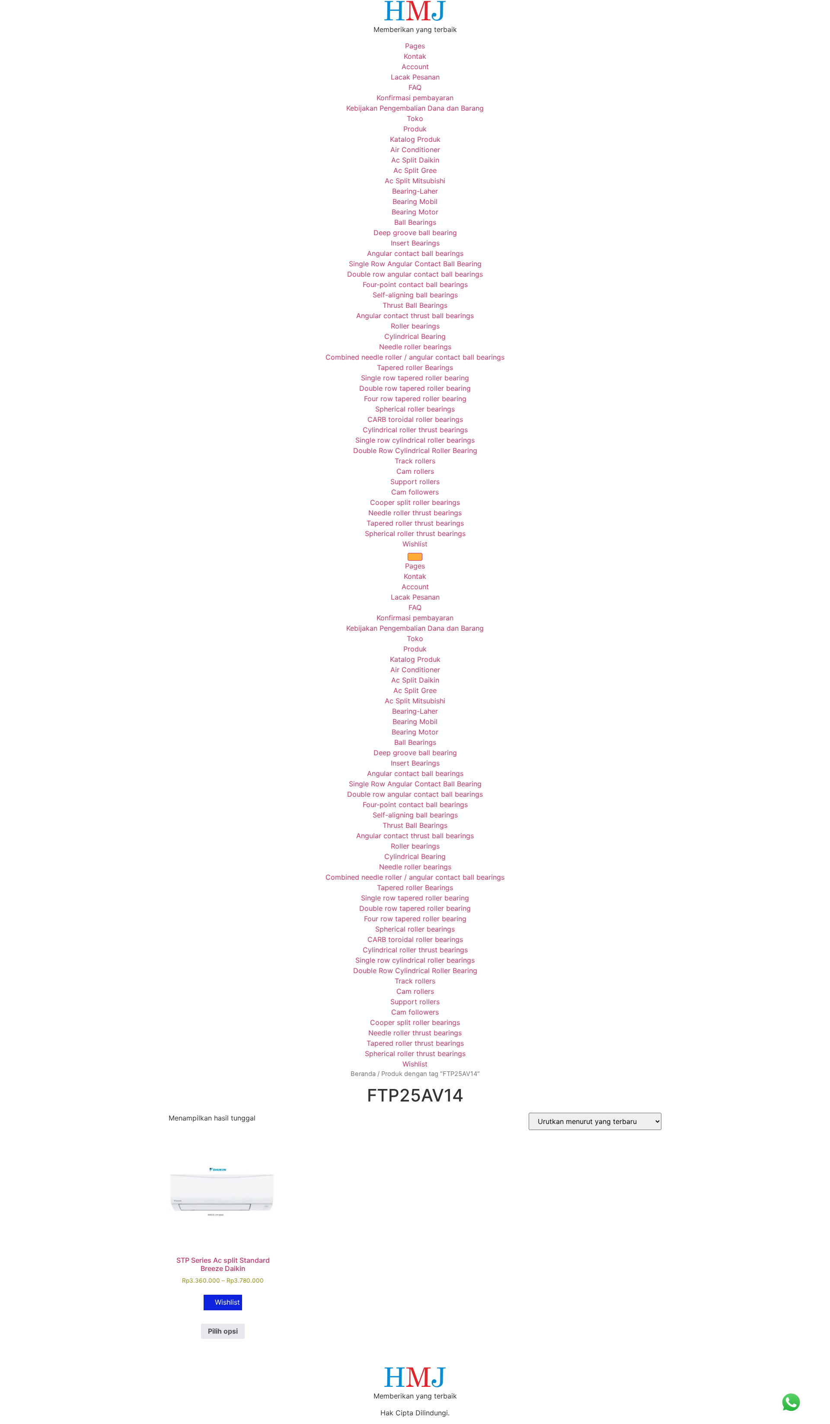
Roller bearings (415, 326)
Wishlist (415, 544)
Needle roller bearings (415, 346)
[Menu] (415, 557)
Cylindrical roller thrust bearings (415, 429)
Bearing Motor (415, 212)
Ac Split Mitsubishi (415, 180)
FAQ (415, 87)
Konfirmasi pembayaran (415, 97)
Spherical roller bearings (415, 409)
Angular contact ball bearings (415, 253)
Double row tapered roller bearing (415, 388)
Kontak (415, 56)
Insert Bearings (415, 243)
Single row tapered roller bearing (415, 378)
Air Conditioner (415, 149)
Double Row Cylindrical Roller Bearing (415, 450)
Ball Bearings (415, 222)
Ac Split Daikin (415, 160)
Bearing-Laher (415, 191)
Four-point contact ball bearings (415, 284)
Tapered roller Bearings (415, 367)
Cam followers (415, 492)
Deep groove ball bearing (415, 232)
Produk (415, 129)
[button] (223, 1302)
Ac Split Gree (415, 170)
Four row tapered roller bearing (415, 398)
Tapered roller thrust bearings (415, 523)
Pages (415, 46)
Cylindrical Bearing (415, 336)
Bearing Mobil (415, 201)
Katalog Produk (415, 139)
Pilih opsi (223, 1331)
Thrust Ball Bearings (415, 305)
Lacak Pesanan (415, 77)
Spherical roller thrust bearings (415, 533)
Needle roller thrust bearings (415, 512)
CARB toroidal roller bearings (415, 419)
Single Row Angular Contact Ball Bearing (415, 263)
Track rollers (415, 461)
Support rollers (415, 481)
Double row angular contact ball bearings (415, 274)
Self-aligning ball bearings (415, 295)
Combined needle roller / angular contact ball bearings (415, 357)
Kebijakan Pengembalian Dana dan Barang (415, 108)
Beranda (363, 1074)
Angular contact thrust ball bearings (415, 315)
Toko (415, 118)
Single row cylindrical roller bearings (415, 440)
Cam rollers (415, 471)
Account (415, 66)
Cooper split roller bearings (415, 502)
